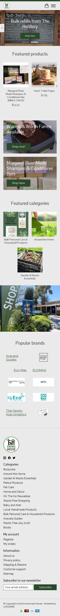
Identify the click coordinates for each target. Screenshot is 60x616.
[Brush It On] (43, 357)
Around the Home (44, 239)
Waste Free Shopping (16, 500)
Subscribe (45, 587)
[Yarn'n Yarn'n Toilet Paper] (44, 74)
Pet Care (8, 487)
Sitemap (8, 573)
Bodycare (9, 469)
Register (8, 539)
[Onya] (43, 397)
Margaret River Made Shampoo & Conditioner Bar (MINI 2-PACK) (16, 95)
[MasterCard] (26, 611)
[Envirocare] (16, 382)
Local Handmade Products (20, 509)
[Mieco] (16, 397)
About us (8, 555)
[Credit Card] (21, 611)
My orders (9, 543)
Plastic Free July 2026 (16, 523)
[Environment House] (6, 5)
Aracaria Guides (12, 518)
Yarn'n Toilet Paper (44, 91)
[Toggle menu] (53, 5)
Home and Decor (13, 491)
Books (7, 527)
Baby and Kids (12, 505)
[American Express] (37, 611)
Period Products (13, 482)
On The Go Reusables (16, 496)
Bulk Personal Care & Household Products (16, 241)
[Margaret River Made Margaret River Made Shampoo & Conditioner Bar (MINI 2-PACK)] (15, 74)
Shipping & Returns (15, 564)
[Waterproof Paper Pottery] (43, 412)
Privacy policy (11, 560)
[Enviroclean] (43, 382)
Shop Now (30, 35)
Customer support (14, 569)
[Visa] (32, 611)
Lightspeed (8, 606)
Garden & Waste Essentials (30, 277)
